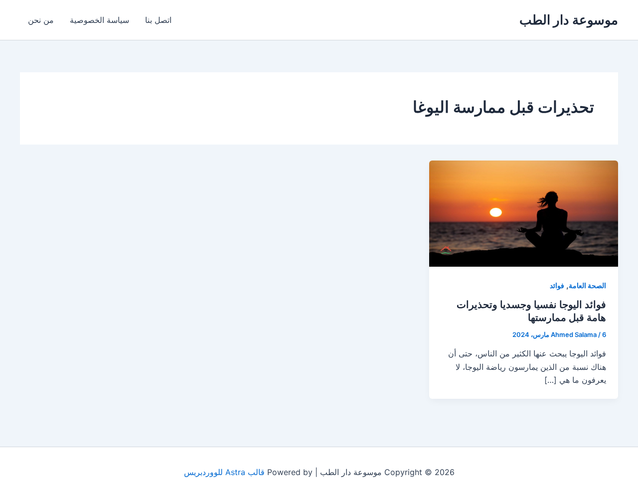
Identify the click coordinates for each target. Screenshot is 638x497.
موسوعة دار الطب (568, 19)
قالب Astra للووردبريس (224, 472)
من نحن (41, 20)
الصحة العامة (587, 285)
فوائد (557, 285)
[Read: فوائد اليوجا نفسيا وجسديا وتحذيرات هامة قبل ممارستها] (523, 213)
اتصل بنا (158, 20)
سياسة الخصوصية (99, 20)
